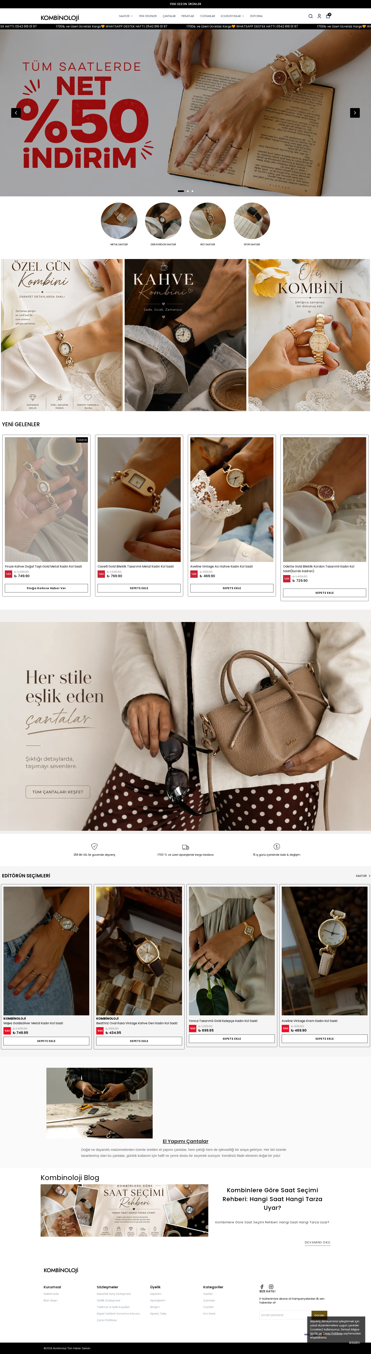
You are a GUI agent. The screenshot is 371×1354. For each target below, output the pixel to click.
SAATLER (124, 16)
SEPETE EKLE (139, 588)
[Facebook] (262, 1286)
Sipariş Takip (158, 1314)
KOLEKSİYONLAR (231, 16)
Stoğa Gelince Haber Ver (46, 588)
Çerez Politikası (107, 1320)
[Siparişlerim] (319, 16)
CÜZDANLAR (207, 16)
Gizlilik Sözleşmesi (108, 1300)
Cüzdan (208, 1307)
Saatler (208, 1294)
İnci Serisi (209, 1314)
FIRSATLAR (187, 16)
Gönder (319, 1315)
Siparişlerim (157, 1300)
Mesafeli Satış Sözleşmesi (114, 1294)
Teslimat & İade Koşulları (113, 1307)
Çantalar (209, 1300)
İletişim (155, 1307)
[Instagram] (271, 1286)
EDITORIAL (256, 16)
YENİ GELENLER (148, 16)
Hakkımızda (51, 1294)
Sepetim (156, 1294)
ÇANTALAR (169, 16)
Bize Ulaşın (50, 1300)
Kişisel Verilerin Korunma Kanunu (118, 1314)
